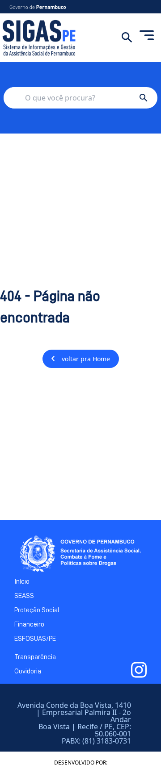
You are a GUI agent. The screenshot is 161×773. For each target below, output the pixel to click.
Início (22, 581)
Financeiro (29, 624)
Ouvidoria (27, 671)
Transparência (35, 656)
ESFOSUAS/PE (35, 638)
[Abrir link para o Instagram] (139, 670)
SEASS (24, 595)
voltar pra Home (86, 359)
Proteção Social (36, 610)
